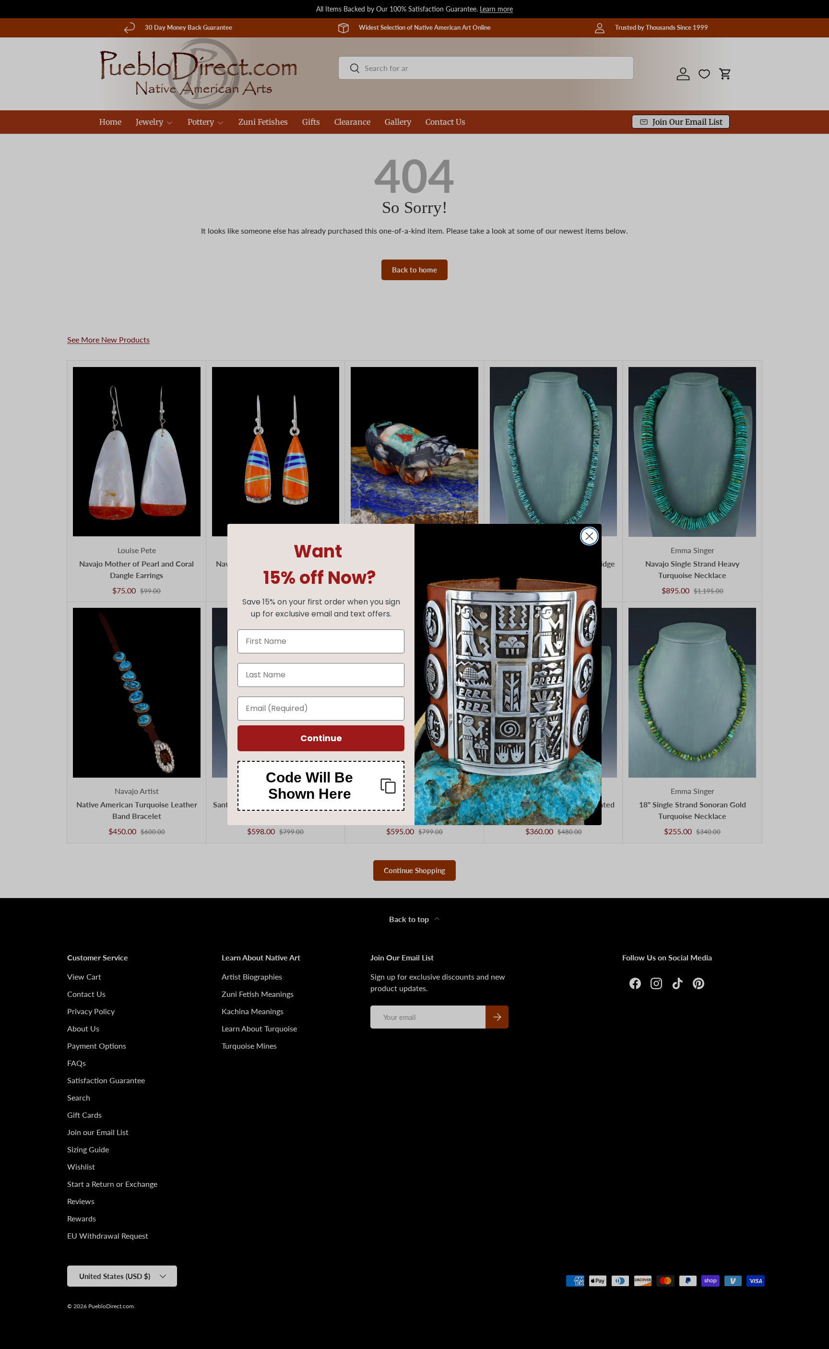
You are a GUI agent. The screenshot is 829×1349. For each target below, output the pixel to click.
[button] (320, 786)
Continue (321, 738)
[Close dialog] (589, 536)
